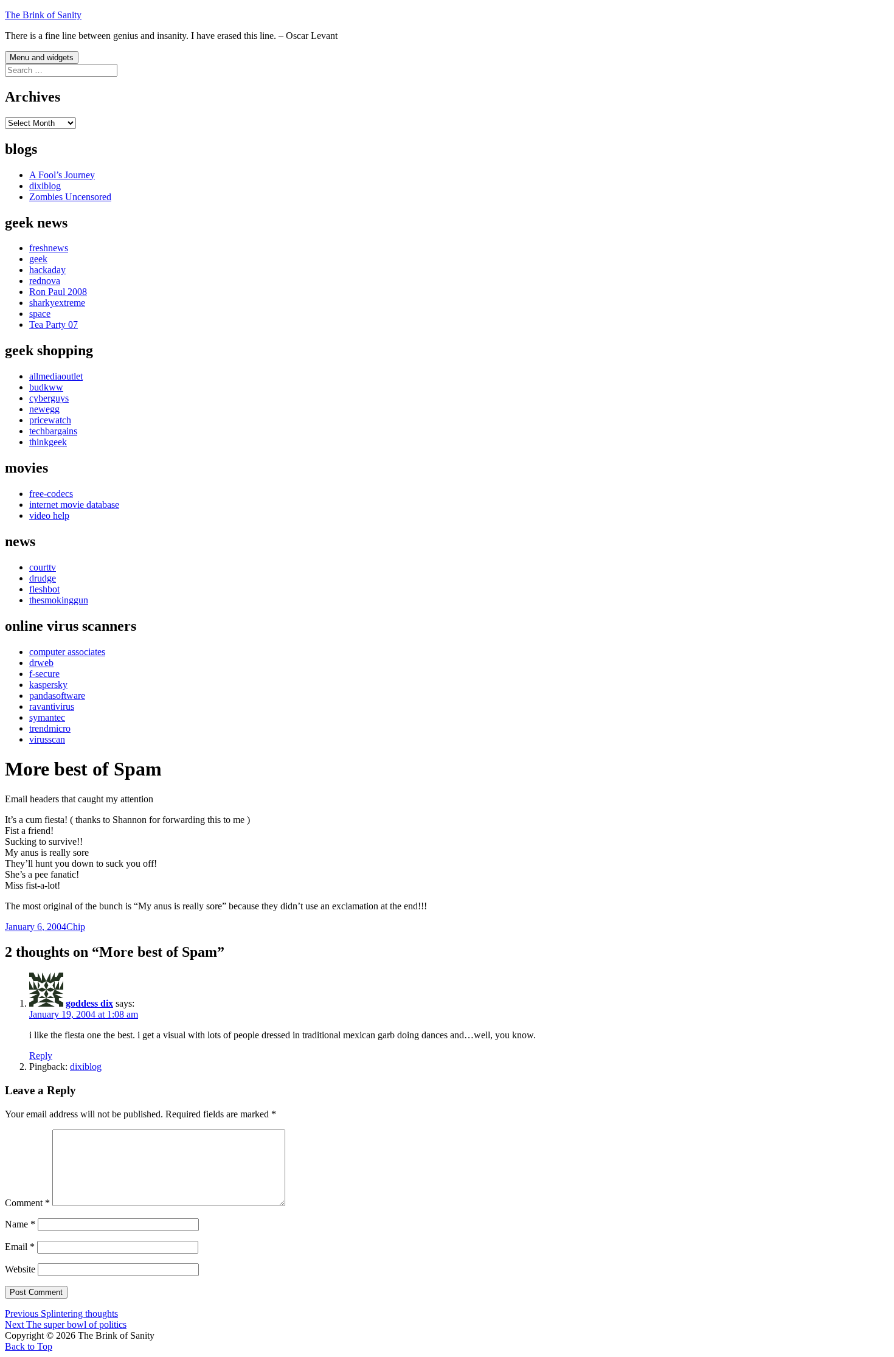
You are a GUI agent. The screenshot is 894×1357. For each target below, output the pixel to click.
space (39, 313)
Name (20, 1224)
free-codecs (51, 493)
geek (38, 259)
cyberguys (49, 398)
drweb (41, 663)
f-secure (44, 673)
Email (20, 1246)
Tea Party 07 (53, 324)
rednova (44, 281)
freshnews (48, 248)
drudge (42, 578)
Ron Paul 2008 (58, 291)
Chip (75, 926)
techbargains (53, 431)
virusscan (47, 739)
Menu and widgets (42, 57)
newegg (44, 409)
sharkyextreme (57, 302)
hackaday (47, 270)
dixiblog (45, 186)
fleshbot (44, 589)
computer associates (67, 652)
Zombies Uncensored (70, 197)
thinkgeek (48, 442)
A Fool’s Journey (62, 175)
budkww (46, 387)
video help (49, 515)
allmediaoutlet (56, 376)
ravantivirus (51, 706)
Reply (40, 1055)
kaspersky (48, 684)
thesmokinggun (58, 600)
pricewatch (50, 420)
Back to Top (28, 1346)
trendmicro (50, 728)
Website (20, 1269)
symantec (47, 717)
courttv (42, 567)
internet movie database (74, 504)
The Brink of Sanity (43, 15)
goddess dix (89, 1003)
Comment (27, 1203)
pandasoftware (57, 695)
